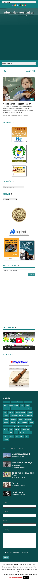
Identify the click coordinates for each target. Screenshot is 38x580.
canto (27, 405)
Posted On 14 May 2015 (18, 468)
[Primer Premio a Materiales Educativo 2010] (19, 142)
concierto (6, 409)
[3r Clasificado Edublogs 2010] (19, 162)
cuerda (11, 412)
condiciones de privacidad (20, 552)
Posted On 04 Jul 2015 (18, 456)
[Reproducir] (5, 348)
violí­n (5, 436)
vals (16, 433)
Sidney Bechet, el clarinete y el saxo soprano (22, 463)
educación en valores (17, 416)
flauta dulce (27, 419)
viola (29, 433)
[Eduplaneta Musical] (19, 221)
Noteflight (13, 426)
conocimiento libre (25, 409)
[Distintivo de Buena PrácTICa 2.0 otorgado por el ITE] (19, 176)
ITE (19, 422)
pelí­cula (28, 426)
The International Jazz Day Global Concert (23, 474)
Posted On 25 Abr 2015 (18, 486)
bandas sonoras (13, 405)
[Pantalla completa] (33, 348)
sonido (6, 433)
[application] (19, 341)
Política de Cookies (15, 577)
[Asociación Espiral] (19, 235)
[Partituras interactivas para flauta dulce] (19, 387)
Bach (5, 405)
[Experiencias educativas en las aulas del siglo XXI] (26, 259)
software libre (25, 429)
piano (5, 429)
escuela (6, 419)
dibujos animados (20, 412)
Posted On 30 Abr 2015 (18, 478)
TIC (11, 433)
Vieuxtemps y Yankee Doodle (21, 454)
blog (22, 405)
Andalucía (6, 402)
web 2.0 (6, 440)
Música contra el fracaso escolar (17, 103)
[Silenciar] (29, 348)
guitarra (6, 422)
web (27, 436)
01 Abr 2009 (12, 115)
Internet (13, 422)
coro (5, 412)
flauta (20, 419)
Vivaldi (11, 436)
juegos (31, 422)
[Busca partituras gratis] (19, 365)
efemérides (28, 416)
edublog (6, 416)
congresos (15, 409)
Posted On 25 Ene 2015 (18, 494)
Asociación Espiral (17, 402)
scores (17, 429)
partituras (21, 426)
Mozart (6, 426)
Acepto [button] (26, 577)
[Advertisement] (19, 38)
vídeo (21, 436)
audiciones (28, 402)
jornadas (24, 422)
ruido (11, 429)
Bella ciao (15, 483)
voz (17, 436)
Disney (30, 412)
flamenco (13, 419)
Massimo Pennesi (23, 115)
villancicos (23, 433)
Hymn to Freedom (17, 492)
